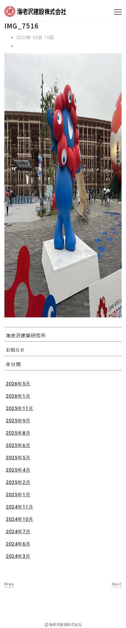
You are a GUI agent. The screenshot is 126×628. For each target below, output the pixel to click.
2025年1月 (18, 494)
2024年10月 (19, 519)
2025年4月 (18, 470)
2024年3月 (18, 556)
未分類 (13, 364)
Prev (9, 584)
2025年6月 (18, 445)
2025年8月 (18, 433)
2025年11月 (19, 408)
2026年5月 (18, 384)
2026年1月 (18, 396)
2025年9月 (18, 421)
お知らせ (15, 349)
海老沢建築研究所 (26, 335)
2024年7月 (18, 531)
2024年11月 (19, 507)
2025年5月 (18, 458)
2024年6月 (18, 544)
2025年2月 (18, 482)
